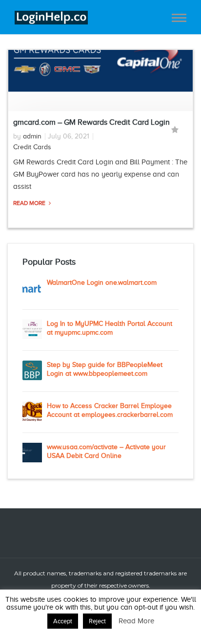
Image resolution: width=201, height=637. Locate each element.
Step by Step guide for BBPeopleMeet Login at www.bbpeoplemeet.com (104, 369)
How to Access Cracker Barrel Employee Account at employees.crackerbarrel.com (110, 410)
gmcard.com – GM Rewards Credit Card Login (91, 122)
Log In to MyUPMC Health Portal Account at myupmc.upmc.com (109, 328)
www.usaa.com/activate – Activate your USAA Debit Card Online (106, 451)
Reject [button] (97, 621)
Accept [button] (62, 621)
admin (32, 136)
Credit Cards (32, 147)
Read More (30, 203)
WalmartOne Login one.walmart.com (102, 282)
